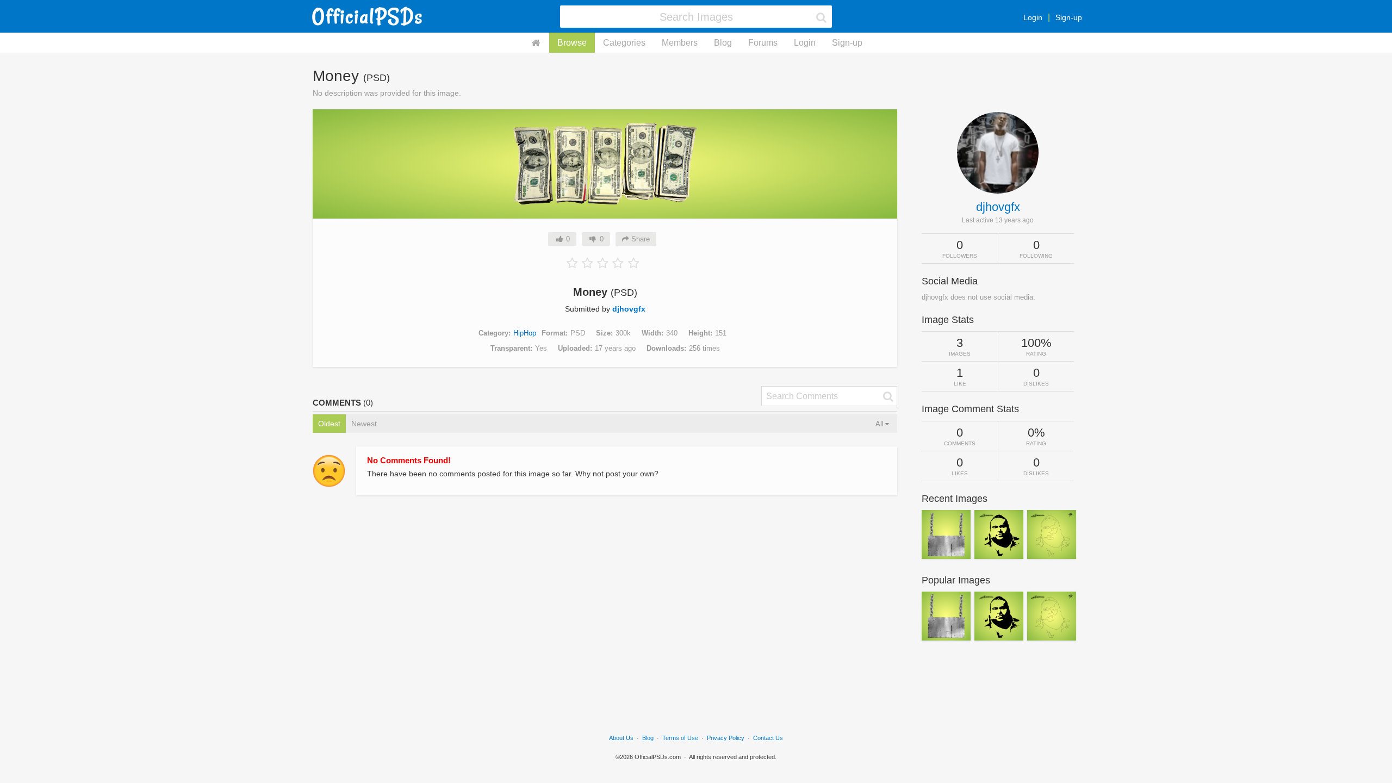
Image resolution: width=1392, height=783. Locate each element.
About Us (621, 738)
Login (1032, 17)
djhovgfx (628, 308)
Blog (723, 42)
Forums (763, 42)
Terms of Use (680, 738)
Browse (572, 42)
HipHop (524, 333)
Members (680, 42)
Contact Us (768, 738)
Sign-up (1068, 17)
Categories (624, 42)
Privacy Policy (725, 738)
